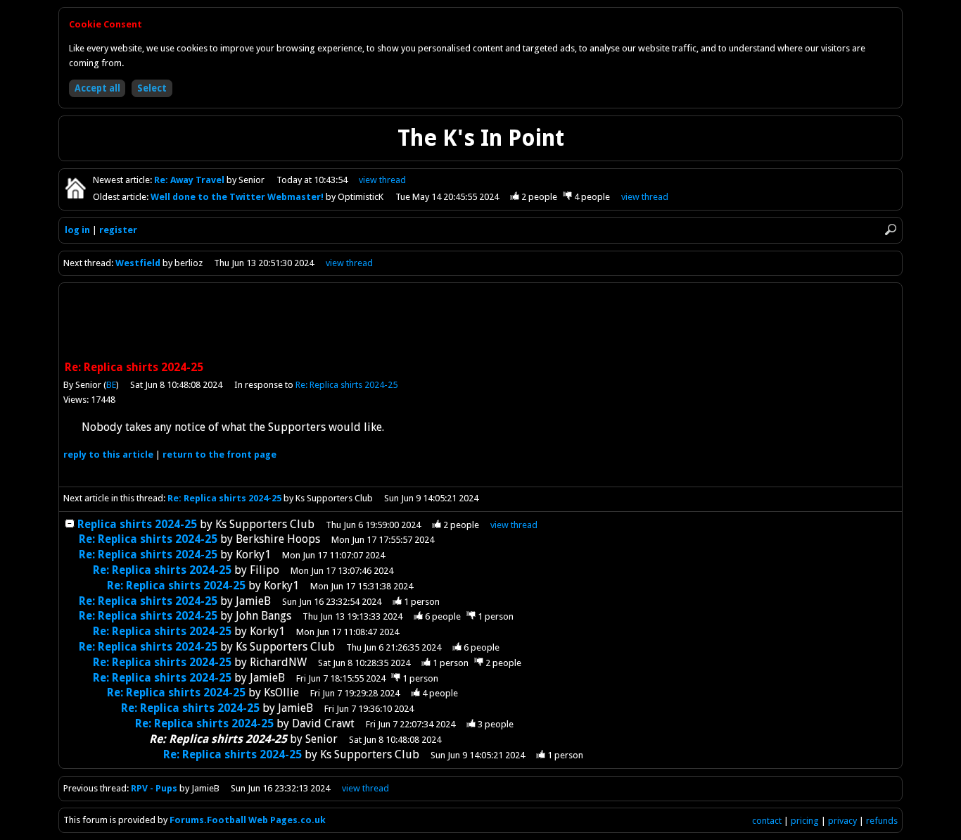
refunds (882, 820)
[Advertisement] (480, 323)
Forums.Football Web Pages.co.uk (248, 820)
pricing (805, 820)
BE (111, 385)
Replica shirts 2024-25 (137, 524)
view (382, 180)
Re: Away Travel (190, 180)
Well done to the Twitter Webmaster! (238, 197)
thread (513, 525)
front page (219, 454)
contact (767, 820)
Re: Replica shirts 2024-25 (346, 385)
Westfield (137, 263)
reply (108, 454)
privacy (842, 820)
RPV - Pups (154, 788)
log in (77, 230)
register (118, 230)
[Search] (890, 230)
